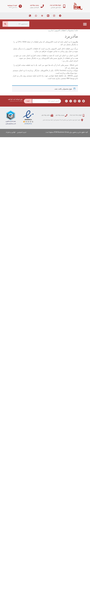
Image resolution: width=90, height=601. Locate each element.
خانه (76, 30)
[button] (85, 24)
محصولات (70, 30)
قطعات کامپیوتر (60, 30)
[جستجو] (5, 24)
